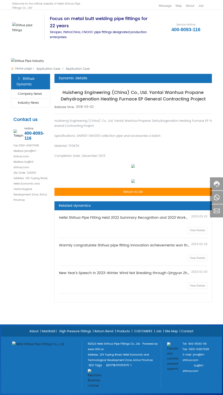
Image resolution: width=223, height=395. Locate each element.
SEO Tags (95, 365)
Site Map (171, 331)
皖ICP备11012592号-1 (119, 365)
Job (200, 5)
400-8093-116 (185, 29)
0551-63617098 (29, 146)
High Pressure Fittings (75, 331)
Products (123, 331)
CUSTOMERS (142, 331)
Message (165, 5)
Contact (187, 331)
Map (178, 5)
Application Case (48, 68)
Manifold (48, 331)
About (189, 5)
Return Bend (104, 331)
